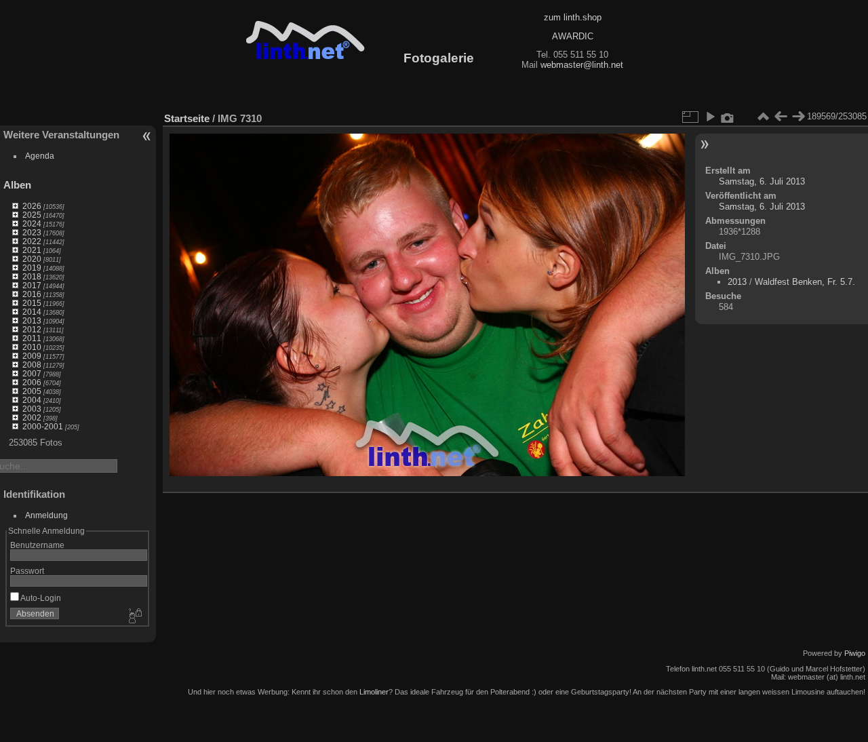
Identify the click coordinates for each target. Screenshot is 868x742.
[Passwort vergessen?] (134, 616)
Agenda (39, 155)
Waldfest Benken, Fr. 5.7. (805, 282)
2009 (31, 355)
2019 (31, 267)
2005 (31, 391)
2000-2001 (42, 426)
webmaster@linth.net (581, 65)
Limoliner (374, 692)
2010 (31, 347)
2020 (31, 258)
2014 (31, 311)
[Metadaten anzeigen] (727, 116)
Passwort (27, 570)
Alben (17, 185)
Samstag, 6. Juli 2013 (762, 181)
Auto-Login (40, 597)
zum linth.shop (572, 17)
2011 (31, 338)
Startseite (187, 118)
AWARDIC (572, 36)
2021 (31, 250)
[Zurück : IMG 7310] (780, 116)
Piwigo (854, 653)
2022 (31, 241)
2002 (31, 417)
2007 (31, 373)
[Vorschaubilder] (763, 116)
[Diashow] (710, 116)
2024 (31, 223)
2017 (31, 285)
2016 (31, 294)
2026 (31, 205)
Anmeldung (46, 515)
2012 (31, 329)
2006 (31, 382)
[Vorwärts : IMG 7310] (798, 116)
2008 (31, 364)
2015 (31, 302)
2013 (31, 320)
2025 (31, 214)
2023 (31, 232)
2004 (31, 399)
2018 (31, 276)
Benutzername (37, 545)
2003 (31, 408)
